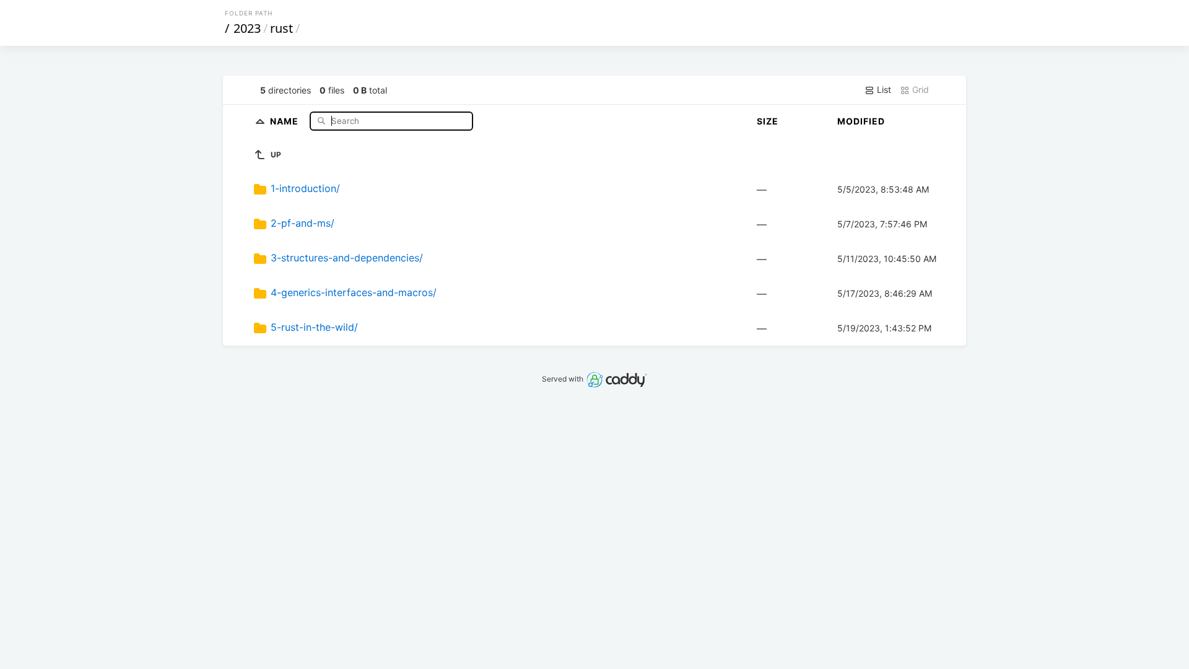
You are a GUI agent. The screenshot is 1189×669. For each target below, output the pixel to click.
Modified (861, 121)
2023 (247, 28)
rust (281, 28)
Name (285, 120)
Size (767, 121)
